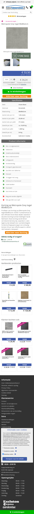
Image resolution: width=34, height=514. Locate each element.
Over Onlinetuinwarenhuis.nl (10, 383)
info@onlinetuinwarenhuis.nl (10, 472)
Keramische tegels (11, 21)
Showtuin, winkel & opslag (9, 385)
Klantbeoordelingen (7, 419)
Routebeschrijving (8, 475)
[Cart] (31, 7)
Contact (3, 401)
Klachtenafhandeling (7, 408)
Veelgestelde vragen (8, 413)
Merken (3, 424)
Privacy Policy (5, 388)
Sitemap (4, 395)
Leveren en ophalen (7, 406)
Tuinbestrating (6, 427)
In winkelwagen (18, 91)
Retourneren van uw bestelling (11, 411)
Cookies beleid (6, 393)
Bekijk (9, 283)
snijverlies (23, 84)
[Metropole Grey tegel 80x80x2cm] (17, 38)
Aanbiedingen (5, 422)
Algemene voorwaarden (9, 390)
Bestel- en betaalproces (9, 404)
